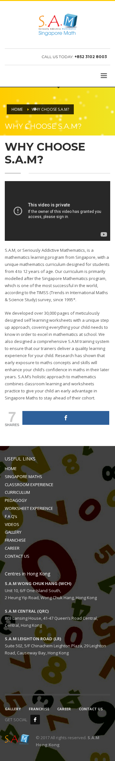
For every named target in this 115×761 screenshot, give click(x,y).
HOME (11, 468)
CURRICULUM (17, 492)
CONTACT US (17, 556)
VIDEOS (12, 524)
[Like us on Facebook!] (35, 719)
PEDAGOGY (16, 500)
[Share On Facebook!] (65, 418)
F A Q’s (11, 516)
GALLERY (13, 532)
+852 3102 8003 (90, 56)
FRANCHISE (15, 540)
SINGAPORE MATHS (23, 476)
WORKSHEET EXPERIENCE (29, 508)
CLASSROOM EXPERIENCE (29, 484)
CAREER (12, 548)
